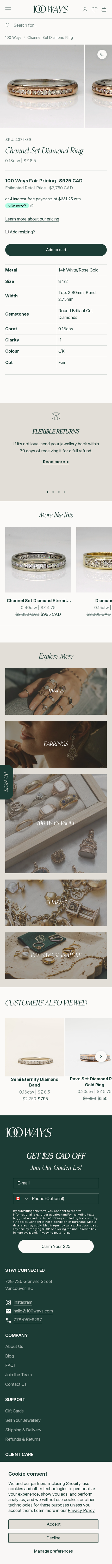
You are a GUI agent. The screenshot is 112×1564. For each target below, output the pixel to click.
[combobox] (21, 1199)
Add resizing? (22, 231)
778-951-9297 (28, 1319)
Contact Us (16, 1384)
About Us (14, 1346)
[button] (11, 1056)
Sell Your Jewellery (23, 1420)
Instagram (23, 1302)
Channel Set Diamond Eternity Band (38, 600)
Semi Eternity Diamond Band (34, 1082)
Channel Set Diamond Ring (50, 37)
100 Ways (13, 37)
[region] (56, 447)
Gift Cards (14, 1410)
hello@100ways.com (33, 1310)
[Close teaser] (13, 764)
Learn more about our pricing (32, 219)
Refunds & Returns (22, 1439)
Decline (53, 1537)
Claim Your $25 (56, 1246)
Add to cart (56, 249)
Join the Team (18, 1374)
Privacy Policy (81, 1510)
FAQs (10, 1365)
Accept (53, 1524)
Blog (9, 1356)
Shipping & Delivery (23, 1429)
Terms (66, 1232)
